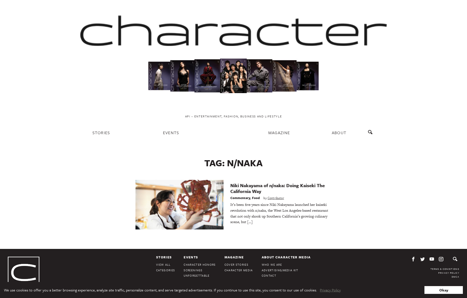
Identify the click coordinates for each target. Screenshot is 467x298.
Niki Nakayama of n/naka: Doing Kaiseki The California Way (277, 188)
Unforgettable (196, 275)
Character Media (239, 270)
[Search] (371, 135)
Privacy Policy (448, 272)
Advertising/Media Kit (280, 270)
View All (163, 265)
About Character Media (286, 257)
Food (256, 197)
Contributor (276, 197)
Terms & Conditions (445, 269)
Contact (269, 275)
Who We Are (272, 265)
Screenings (193, 270)
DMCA (455, 276)
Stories (101, 133)
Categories (165, 270)
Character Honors (200, 265)
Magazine (279, 133)
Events (171, 133)
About (339, 133)
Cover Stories (236, 265)
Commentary (240, 197)
